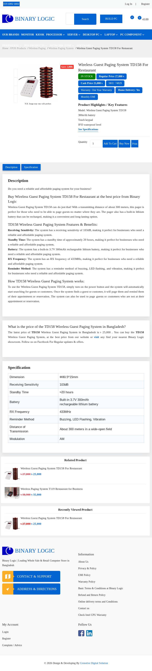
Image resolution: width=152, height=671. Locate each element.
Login (5, 632)
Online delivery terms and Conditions (98, 601)
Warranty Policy (86, 581)
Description (11, 167)
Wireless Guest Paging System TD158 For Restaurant (51, 468)
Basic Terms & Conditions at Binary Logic (100, 588)
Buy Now (124, 143)
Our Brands (10, 34)
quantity (82, 142)
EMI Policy (84, 575)
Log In (128, 4)
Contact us (83, 608)
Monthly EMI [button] (88, 96)
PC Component (131, 34)
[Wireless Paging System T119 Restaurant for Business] (12, 492)
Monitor (27, 34)
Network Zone (60, 45)
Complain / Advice (12, 645)
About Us (83, 561)
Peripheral (10, 45)
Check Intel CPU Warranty (92, 615)
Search (85, 19)
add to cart (110, 143)
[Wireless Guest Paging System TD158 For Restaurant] (38, 82)
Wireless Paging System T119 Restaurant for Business (52, 488)
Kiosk (40, 34)
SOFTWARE (84, 45)
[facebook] (81, 633)
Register (145, 4)
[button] (111, 76)
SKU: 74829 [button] (115, 83)
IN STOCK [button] (87, 76)
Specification (31, 167)
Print (134, 143)
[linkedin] (89, 633)
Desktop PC (91, 34)
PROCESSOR (54, 34)
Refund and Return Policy (91, 595)
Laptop (110, 34)
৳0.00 (145, 19)
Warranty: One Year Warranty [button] (96, 90)
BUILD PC (111, 18)
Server (72, 34)
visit (96, 337)
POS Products (34, 45)
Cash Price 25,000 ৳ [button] (92, 83)
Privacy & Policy (87, 568)
